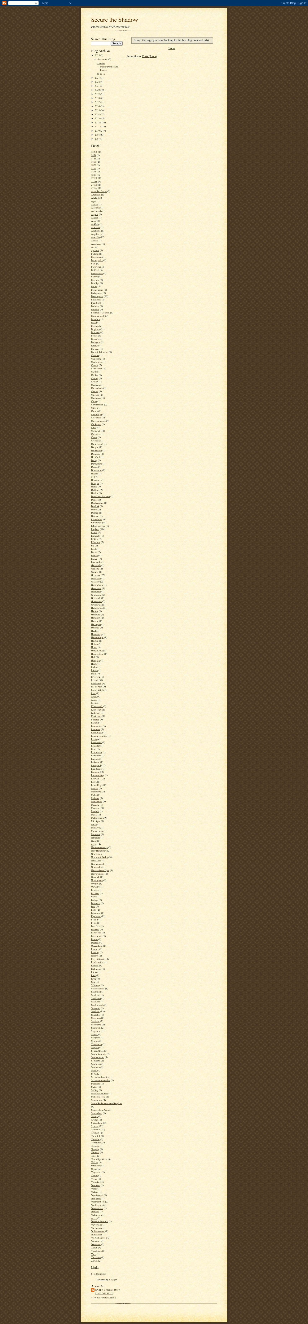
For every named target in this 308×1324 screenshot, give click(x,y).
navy (93, 844)
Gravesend (96, 594)
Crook (94, 437)
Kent (93, 702)
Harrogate (96, 624)
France (94, 555)
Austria (94, 240)
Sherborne (96, 1024)
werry (94, 1218)
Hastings (95, 627)
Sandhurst (96, 991)
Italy (93, 693)
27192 (94, 187)
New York (96, 860)
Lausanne (95, 729)
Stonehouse (96, 1099)
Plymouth (96, 916)
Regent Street (97, 958)
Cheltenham (97, 388)
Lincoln (95, 758)
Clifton (94, 407)
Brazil (94, 322)
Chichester (96, 397)
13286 (94, 151)
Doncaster (96, 479)
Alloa (93, 220)
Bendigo (95, 283)
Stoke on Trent (98, 1096)
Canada (94, 365)
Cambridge (96, 361)
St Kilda (95, 1073)
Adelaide (95, 197)
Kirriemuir (96, 716)
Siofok (94, 1034)
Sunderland (96, 1113)
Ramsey (95, 949)
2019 (97, 94)
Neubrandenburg (99, 847)
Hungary (95, 660)
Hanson (94, 621)
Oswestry (95, 886)
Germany (95, 575)
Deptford (95, 456)
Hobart (94, 644)
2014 (97, 114)
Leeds (94, 739)
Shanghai (95, 1014)
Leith (93, 749)
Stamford (95, 1083)
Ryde (93, 978)
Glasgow (95, 581)
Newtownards (97, 873)
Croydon (95, 440)
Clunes (94, 411)
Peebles (94, 899)
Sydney (94, 1126)
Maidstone (96, 791)
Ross (93, 975)
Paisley (94, 890)
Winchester (96, 1234)
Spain (94, 1070)
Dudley (94, 492)
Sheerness (96, 1017)
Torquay (95, 1149)
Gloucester (96, 588)
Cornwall (95, 430)
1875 (93, 168)
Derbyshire (96, 463)
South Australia (98, 1054)
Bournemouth (98, 315)
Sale (93, 981)
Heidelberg (96, 634)
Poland (94, 919)
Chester (94, 391)
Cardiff (94, 371)
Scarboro (95, 1001)
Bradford (95, 319)
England (95, 529)
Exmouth (95, 535)
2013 (97, 118)
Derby (94, 460)
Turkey (94, 1162)
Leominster (96, 752)
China (94, 401)
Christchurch (97, 404)
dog (93, 476)
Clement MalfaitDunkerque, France (108, 66)
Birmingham (97, 296)
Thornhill (95, 1136)
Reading (95, 952)
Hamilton (95, 617)
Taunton (95, 1132)
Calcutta (95, 355)
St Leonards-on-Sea (100, 1080)
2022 (97, 81)
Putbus (94, 939)
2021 (97, 85)
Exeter (94, 532)
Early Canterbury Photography (107, 1291)
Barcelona (96, 256)
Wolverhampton (99, 1237)
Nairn (94, 840)
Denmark (95, 453)
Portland (95, 929)
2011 (97, 126)
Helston (94, 640)
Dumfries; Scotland (100, 496)
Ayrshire (95, 250)
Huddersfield (97, 653)
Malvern (95, 798)
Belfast (94, 276)
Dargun (94, 447)
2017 (97, 102)
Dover (94, 486)
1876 (93, 171)
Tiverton (95, 1139)
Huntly (94, 663)
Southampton (97, 1057)
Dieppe (94, 473)
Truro (94, 1155)
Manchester (96, 801)
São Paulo (96, 998)
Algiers (94, 217)
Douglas (95, 483)
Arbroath (95, 227)
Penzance (95, 903)
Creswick (95, 434)
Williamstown (98, 1231)
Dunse (94, 509)
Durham (95, 516)
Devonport (96, 470)
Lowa (94, 781)
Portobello (96, 932)
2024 (97, 77)
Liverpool (96, 765)
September (102, 59)
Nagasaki (95, 837)
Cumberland (97, 443)
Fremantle (96, 561)
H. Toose (101, 73)
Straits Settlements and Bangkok (106, 1103)
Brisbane (95, 332)
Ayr (93, 246)
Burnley (95, 345)
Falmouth (95, 542)
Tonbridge (96, 1142)
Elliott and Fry (98, 525)
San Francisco (98, 988)
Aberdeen (96, 194)
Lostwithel (96, 778)
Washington (97, 1204)
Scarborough (97, 1004)
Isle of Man (96, 686)
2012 (97, 122)
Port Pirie (95, 926)
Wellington (96, 1214)
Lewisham (96, 755)
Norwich (95, 876)
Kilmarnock (97, 706)
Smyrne (95, 1047)
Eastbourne (96, 519)
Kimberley (96, 709)
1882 (93, 174)
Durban (94, 512)
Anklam (95, 224)
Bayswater (96, 266)
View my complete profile (103, 1297)
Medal (94, 814)
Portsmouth (96, 935)
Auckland (96, 230)
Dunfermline (97, 502)
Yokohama (96, 1250)
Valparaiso (96, 1172)
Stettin (94, 1086)
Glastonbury (97, 584)
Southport (96, 1063)
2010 (97, 130)
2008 (97, 134)
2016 (97, 106)
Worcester (96, 1240)
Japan (94, 696)
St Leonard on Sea (100, 1076)
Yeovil (94, 1247)
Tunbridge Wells (99, 1159)
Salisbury (95, 985)
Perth (93, 909)
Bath (93, 263)
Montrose (95, 834)
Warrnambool (98, 1201)
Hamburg (95, 614)
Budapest (95, 342)
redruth (94, 955)
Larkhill (95, 722)
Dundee (95, 499)
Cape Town (96, 368)
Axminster (96, 243)
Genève (94, 571)
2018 (97, 98)
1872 (93, 165)
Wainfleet (95, 1185)
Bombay (95, 309)
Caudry (94, 378)
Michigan (95, 821)
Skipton (95, 1040)
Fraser (94, 558)
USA (93, 1168)
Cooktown (96, 424)
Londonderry (97, 775)
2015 (97, 110)
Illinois (94, 670)
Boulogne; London (100, 312)
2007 (97, 138)
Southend (95, 1060)
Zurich (94, 1260)
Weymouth (96, 1227)
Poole (94, 922)
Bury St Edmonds (99, 351)
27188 (94, 178)
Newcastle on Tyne (100, 870)
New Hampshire (99, 850)
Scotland (95, 1011)
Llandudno (96, 768)
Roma (94, 971)
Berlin (94, 286)
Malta (94, 794)
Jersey (94, 699)
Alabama (95, 207)
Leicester (95, 745)
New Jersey (96, 853)
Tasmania (95, 1129)
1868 (93, 161)
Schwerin (95, 1008)
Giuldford (96, 578)
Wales (94, 1188)
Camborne (96, 358)
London (95, 771)
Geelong (95, 568)
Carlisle (94, 375)
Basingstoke (97, 260)
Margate (95, 804)
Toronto (95, 1145)
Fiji (92, 545)
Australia (95, 237)
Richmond (96, 968)
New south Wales (99, 857)
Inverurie (95, 676)
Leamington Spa (99, 735)
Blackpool (96, 299)
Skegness (95, 1037)
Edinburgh (96, 522)
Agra (93, 201)
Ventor (94, 1175)
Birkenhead (96, 292)
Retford (94, 965)
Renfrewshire (97, 962)
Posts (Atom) (149, 56)
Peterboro (96, 912)
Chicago (95, 394)
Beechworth (97, 273)
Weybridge (96, 1224)
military (95, 827)
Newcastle (96, 866)
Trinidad (95, 1152)
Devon (94, 466)
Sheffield (95, 1021)
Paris (93, 896)
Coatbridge (96, 414)
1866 (93, 158)
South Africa (97, 1050)
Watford (95, 1211)
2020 (97, 89)
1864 (93, 155)
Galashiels (96, 565)
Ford (93, 548)
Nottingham (97, 880)
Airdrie (94, 204)
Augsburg (96, 234)
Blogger (112, 1279)
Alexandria (96, 210)
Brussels (95, 338)
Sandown (95, 995)
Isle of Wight (97, 689)
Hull (93, 657)
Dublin (94, 489)
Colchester (96, 417)
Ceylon (94, 381)
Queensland (96, 945)
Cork (93, 427)
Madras (94, 788)
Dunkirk (95, 506)
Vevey (94, 1178)
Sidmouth (96, 1027)
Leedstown (96, 742)
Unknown (96, 1165)
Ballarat (94, 253)
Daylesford (96, 450)
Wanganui (96, 1198)
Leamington (97, 732)
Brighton (95, 329)
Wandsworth (97, 1195)
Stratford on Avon (100, 1109)
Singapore (96, 1031)
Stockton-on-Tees (99, 1093)
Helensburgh (97, 637)
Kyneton (95, 719)
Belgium (95, 279)
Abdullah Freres (99, 191)
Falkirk (94, 539)
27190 (94, 184)
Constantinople (98, 420)
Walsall (94, 1191)
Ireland (94, 680)
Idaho (94, 666)
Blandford (96, 302)
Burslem (95, 348)
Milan (94, 824)
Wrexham (96, 1244)
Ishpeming (96, 683)
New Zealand (97, 863)
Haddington (97, 607)
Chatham (95, 384)
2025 (97, 55)
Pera (93, 906)
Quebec (94, 942)
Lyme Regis (96, 785)
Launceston (96, 725)
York (93, 1254)
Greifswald (96, 604)
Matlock (95, 811)
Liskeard (95, 762)
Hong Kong (97, 650)
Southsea (95, 1067)
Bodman (95, 306)
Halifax (94, 611)
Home (94, 647)
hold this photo (98, 1273)
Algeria (94, 214)
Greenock (96, 597)
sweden (94, 1119)
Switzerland (96, 1122)
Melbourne (96, 817)
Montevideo (97, 830)
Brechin (95, 325)
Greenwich (96, 601)
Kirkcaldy (96, 712)
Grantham (96, 591)
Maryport (95, 807)
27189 (94, 181)
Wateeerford (97, 1208)
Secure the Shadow (114, 19)
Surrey (94, 1116)
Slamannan (96, 1044)
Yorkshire (96, 1257)
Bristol (94, 335)
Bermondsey (97, 289)
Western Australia (99, 1221)
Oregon (94, 883)
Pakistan (95, 893)
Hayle (94, 630)
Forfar (94, 552)
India (93, 673)
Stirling (94, 1090)
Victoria (95, 1181)
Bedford (95, 270)
